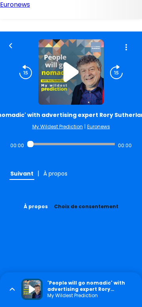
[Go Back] (10, 45)
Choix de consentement (86, 206)
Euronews (98, 126)
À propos (36, 206)
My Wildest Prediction (57, 126)
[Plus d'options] (126, 47)
